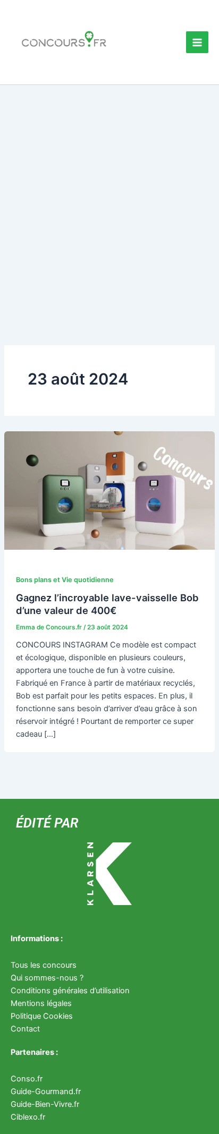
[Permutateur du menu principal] (197, 42)
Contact (25, 1029)
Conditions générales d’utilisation (70, 990)
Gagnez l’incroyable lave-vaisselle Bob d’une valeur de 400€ (107, 604)
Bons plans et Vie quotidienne (65, 580)
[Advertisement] (109, 199)
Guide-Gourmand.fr (46, 1091)
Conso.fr (27, 1079)
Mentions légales (41, 1003)
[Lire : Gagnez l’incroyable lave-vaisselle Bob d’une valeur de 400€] (109, 489)
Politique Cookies (42, 1016)
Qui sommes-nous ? (47, 978)
